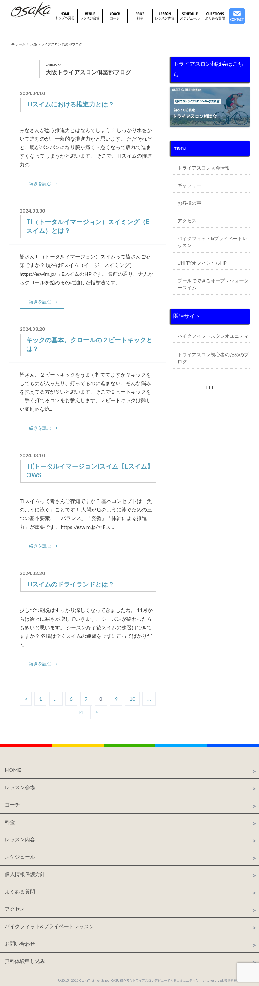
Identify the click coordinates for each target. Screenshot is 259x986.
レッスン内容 (20, 839)
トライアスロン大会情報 (204, 168)
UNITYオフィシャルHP (202, 263)
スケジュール (20, 857)
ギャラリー (189, 185)
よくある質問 (20, 891)
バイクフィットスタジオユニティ (213, 336)
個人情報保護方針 (25, 874)
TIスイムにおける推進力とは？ (70, 104)
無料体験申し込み (25, 961)
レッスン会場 (20, 787)
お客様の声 (189, 203)
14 (80, 712)
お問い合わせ (20, 944)
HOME (13, 770)
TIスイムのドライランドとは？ (70, 584)
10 (132, 699)
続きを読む (40, 183)
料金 (10, 822)
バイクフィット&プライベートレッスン (49, 926)
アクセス (187, 220)
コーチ (12, 805)
